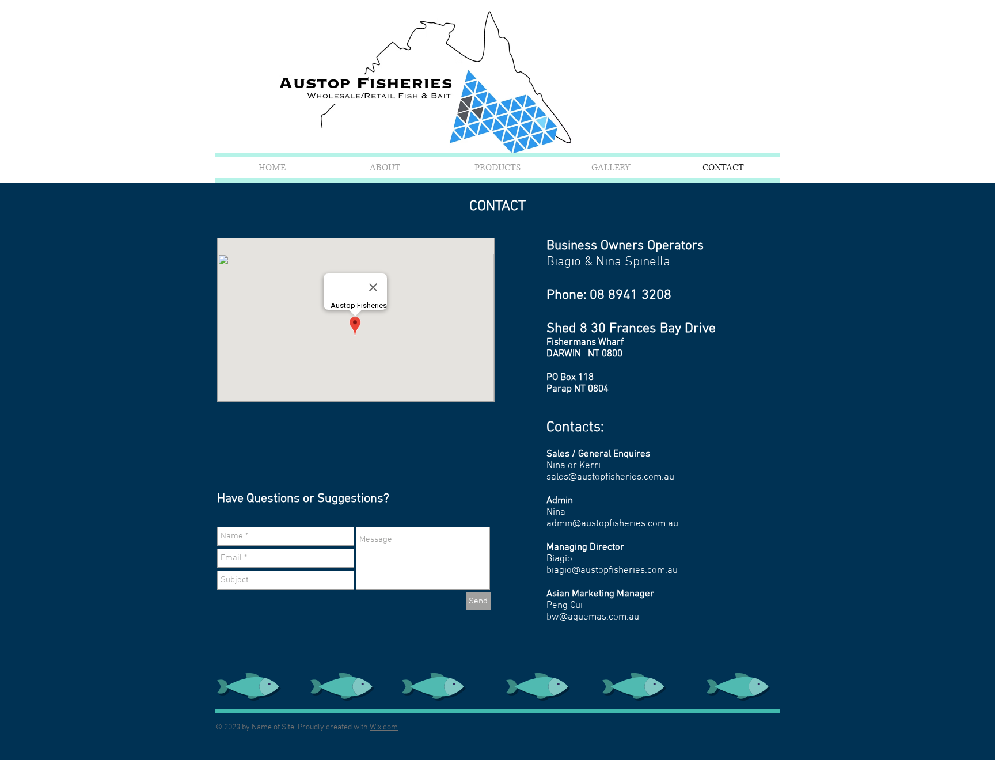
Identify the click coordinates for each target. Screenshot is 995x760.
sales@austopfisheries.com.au (610, 477)
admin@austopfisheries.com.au (612, 524)
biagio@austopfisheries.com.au (612, 570)
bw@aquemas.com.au (592, 617)
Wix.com (384, 727)
